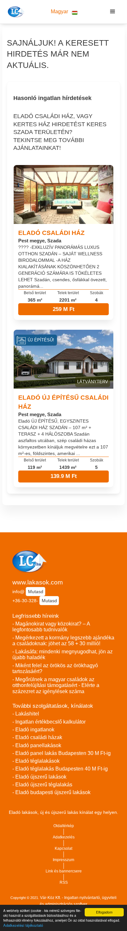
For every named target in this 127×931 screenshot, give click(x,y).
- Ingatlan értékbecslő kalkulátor (49, 722)
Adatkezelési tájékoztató (23, 925)
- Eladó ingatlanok (33, 729)
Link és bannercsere (64, 871)
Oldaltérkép (63, 826)
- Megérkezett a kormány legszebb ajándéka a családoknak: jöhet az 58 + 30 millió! (63, 641)
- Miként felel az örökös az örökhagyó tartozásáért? (55, 668)
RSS (64, 882)
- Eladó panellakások (36, 745)
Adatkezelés (64, 837)
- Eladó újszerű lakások (39, 777)
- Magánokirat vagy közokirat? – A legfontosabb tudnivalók (51, 627)
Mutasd (35, 591)
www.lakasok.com (37, 582)
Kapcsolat (63, 848)
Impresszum (63, 860)
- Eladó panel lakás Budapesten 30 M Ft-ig (61, 753)
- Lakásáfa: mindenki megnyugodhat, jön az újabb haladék (62, 654)
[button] (64, 12)
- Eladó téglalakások (36, 761)
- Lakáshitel (25, 713)
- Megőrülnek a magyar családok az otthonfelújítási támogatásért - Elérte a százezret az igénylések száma (55, 685)
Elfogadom (104, 912)
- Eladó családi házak (37, 737)
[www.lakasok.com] (15, 11)
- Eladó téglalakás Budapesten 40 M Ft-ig (60, 768)
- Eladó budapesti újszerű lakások (51, 792)
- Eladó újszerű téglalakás (42, 784)
